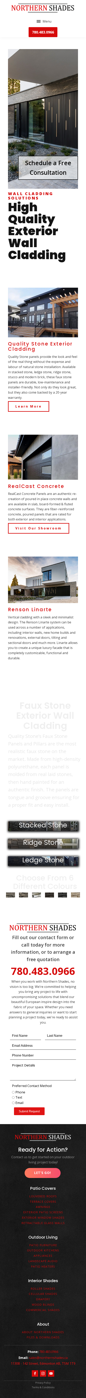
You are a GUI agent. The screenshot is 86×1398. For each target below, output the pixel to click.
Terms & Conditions (43, 1387)
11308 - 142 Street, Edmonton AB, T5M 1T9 (43, 1363)
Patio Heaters (43, 1266)
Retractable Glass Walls (43, 1223)
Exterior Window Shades (43, 1217)
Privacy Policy (43, 1382)
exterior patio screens (43, 1212)
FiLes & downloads (43, 1337)
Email (19, 1103)
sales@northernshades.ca (48, 1358)
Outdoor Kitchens (43, 1250)
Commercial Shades (43, 1310)
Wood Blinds (43, 1304)
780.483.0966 (43, 32)
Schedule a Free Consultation (48, 168)
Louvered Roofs (43, 1196)
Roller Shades (43, 1288)
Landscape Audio (43, 1261)
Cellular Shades (43, 1294)
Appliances (43, 1256)
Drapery (43, 1299)
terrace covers (43, 1202)
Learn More (28, 406)
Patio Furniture (43, 1245)
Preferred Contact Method (32, 1086)
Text (18, 1097)
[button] (29, 1111)
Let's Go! (42, 1173)
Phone (20, 1092)
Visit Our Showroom (38, 528)
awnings (43, 1207)
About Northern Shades (43, 1332)
